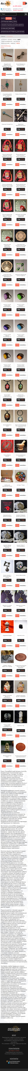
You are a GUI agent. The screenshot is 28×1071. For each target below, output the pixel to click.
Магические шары (5, 43)
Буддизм (15, 39)
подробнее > (9, 74)
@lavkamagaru (14, 1063)
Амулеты (21, 25)
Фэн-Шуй (15, 25)
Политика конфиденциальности (14, 1054)
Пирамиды (12, 43)
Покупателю (14, 1048)
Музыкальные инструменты (8, 31)
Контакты (14, 1059)
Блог (14, 1035)
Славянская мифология (6, 41)
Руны (14, 18)
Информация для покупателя (14, 1052)
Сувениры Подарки (6, 25)
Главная (3, 36)
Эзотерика (8, 18)
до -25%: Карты (17, 6)
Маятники (11, 28)
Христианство (16, 41)
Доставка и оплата (14, 1050)
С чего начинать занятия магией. (14, 1039)
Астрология (4, 39)
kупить (3, 74)
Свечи (14, 21)
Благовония (20, 31)
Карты (3, 18)
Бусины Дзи (4, 28)
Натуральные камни (6, 21)
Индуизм (10, 39)
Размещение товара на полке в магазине (14, 1037)
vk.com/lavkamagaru (14, 1061)
